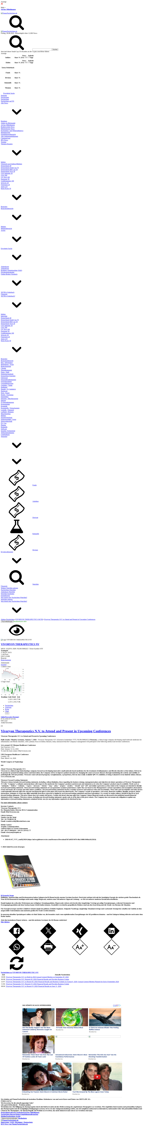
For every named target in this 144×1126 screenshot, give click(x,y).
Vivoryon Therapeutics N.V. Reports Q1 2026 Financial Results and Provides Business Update (37, 984)
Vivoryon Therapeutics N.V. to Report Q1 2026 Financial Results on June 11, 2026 (33, 986)
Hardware (4, 391)
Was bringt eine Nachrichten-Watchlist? (14, 597)
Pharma (3, 425)
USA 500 (4, 175)
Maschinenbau (6, 414)
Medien (3, 227)
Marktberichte (5, 132)
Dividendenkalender (7, 272)
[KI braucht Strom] (21, 893)
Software (4, 429)
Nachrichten (5, 97)
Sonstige (4, 665)
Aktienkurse (5, 267)
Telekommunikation (7, 433)
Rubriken (4, 121)
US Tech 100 (5, 177)
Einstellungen (5, 596)
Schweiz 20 (5, 183)
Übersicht (4, 294)
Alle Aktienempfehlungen (9, 136)
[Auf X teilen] (48, 938)
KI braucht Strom (7, 895)
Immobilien (4, 397)
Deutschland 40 (6, 166)
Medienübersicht (6, 228)
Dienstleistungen (6, 370)
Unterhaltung (5, 434)
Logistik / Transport (7, 410)
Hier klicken (5, 922)
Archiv (3, 230)
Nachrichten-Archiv (13, 1116)
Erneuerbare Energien (8, 376)
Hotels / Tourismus (7, 395)
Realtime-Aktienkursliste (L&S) (11, 270)
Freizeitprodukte (6, 381)
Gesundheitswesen (7, 383)
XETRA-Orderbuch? (8, 296)
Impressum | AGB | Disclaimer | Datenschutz (17, 1122)
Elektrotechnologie (7, 374)
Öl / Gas (3, 423)
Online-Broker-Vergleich (9, 274)
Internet (3, 400)
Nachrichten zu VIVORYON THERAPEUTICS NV (20, 972)
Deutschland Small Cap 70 (10, 168)
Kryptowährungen (7, 552)
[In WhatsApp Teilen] (16, 954)
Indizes (3, 162)
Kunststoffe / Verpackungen (10, 408)
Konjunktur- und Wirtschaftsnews (12, 131)
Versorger (4, 436)
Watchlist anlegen (7, 599)
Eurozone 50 (5, 179)
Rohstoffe (4, 427)
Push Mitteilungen (7, 621)
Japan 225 (4, 187)
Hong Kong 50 (6, 188)
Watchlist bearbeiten (7, 594)
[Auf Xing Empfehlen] (80, 938)
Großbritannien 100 (7, 181)
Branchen (4, 207)
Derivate (35, 517)
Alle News (4, 103)
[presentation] (6, 713)
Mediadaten (22, 1118)
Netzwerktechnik (6, 421)
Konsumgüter (5, 404)
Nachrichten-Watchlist (8, 590)
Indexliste (4, 316)
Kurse (7, 709)
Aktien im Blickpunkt (8, 123)
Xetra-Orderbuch (18, 1112)
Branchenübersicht (7, 208)
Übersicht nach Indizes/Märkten (11, 164)
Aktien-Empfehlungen (23, 1114)
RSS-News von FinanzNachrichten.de (14, 1124)
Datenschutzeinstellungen (9, 1118)
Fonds (34, 485)
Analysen (8, 707)
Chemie (3, 368)
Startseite (4, 95)
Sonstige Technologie (8, 431)
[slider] (4, 724)
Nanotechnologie (6, 417)
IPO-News (4, 140)
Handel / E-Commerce (8, 389)
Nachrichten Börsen (8, 1114)
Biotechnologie (6, 366)
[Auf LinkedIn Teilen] (111, 938)
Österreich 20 (5, 185)
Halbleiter (4, 387)
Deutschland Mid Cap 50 (9, 169)
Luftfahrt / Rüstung (7, 412)
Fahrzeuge (4, 378)
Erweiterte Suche (9, 93)
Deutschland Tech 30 (8, 171)
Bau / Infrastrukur (7, 363)
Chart (7, 711)
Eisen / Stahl (5, 372)
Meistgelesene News (8, 129)
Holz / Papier (5, 393)
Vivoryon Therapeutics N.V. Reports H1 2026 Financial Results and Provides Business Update (37, 979)
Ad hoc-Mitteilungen (8, 9)
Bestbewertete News (8, 127)
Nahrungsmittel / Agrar (8, 419)
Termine (3, 142)
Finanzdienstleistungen (8, 380)
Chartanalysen (5, 138)
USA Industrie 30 (7, 173)
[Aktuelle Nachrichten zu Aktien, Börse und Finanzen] (9, 13)
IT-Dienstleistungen (7, 402)
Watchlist (35, 584)
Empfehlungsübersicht (8, 134)
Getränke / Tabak (6, 385)
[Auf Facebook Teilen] (16, 938)
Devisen (35, 550)
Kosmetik (4, 406)
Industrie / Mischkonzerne (9, 399)
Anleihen (35, 501)
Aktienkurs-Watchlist (8, 592)
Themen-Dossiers (7, 144)
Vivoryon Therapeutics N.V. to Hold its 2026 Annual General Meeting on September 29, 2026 (37, 977)
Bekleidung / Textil (7, 364)
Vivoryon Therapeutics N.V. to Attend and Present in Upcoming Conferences (56, 731)
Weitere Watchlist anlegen (9, 588)
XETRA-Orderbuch (7, 292)
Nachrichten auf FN (7, 101)
